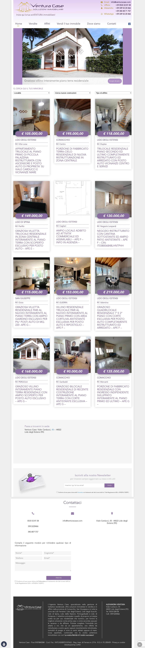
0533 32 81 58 (33, 521)
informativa (80, 492)
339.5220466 (33, 526)
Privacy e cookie (118, 642)
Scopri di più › (114, 81)
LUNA (78, 645)
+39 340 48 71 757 (123, 11)
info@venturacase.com (117, 2)
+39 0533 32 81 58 (117, 5)
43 (53, 430)
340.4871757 (33, 532)
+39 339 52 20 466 (117, 8)
